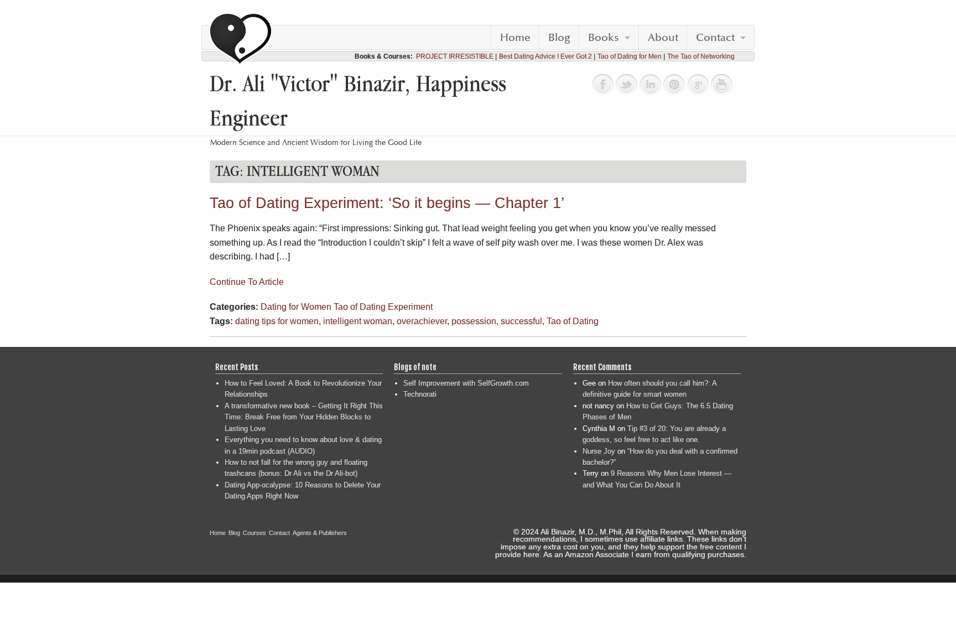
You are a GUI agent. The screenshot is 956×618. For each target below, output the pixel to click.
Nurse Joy (599, 451)
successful (521, 321)
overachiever (422, 321)
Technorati (420, 394)
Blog (559, 37)
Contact (715, 37)
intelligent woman (357, 321)
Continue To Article (247, 282)
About (663, 37)
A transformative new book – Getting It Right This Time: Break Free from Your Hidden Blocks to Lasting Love (304, 417)
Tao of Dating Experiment (383, 306)
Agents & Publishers (320, 532)
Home (515, 37)
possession (473, 321)
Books (603, 37)
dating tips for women (277, 321)
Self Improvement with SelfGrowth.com (466, 383)
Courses (254, 532)
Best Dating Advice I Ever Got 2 (545, 56)
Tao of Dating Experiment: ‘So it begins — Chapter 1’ (387, 203)
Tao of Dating (573, 321)
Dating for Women (296, 306)
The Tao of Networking (701, 56)
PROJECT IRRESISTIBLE (454, 56)
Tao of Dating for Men (630, 56)
